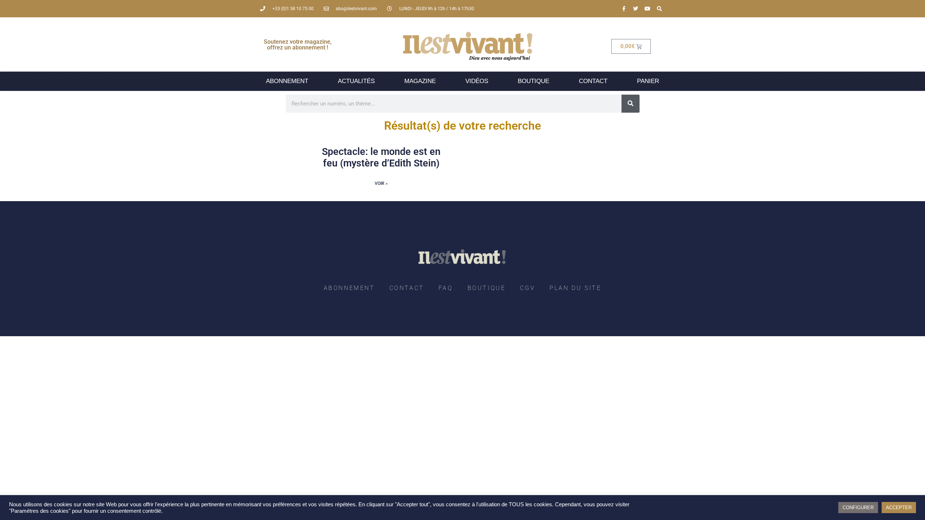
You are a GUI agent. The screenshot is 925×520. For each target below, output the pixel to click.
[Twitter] (636, 9)
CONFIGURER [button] (858, 507)
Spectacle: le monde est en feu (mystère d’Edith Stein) (381, 157)
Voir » (381, 183)
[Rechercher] (630, 104)
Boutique (533, 81)
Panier (648, 81)
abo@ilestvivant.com (356, 8)
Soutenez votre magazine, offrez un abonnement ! (298, 44)
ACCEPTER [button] (899, 507)
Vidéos (476, 81)
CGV (527, 288)
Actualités (356, 81)
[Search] (659, 9)
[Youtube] (647, 9)
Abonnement (287, 81)
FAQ (446, 288)
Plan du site (575, 288)
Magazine (420, 81)
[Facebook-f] (624, 9)
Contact (593, 81)
